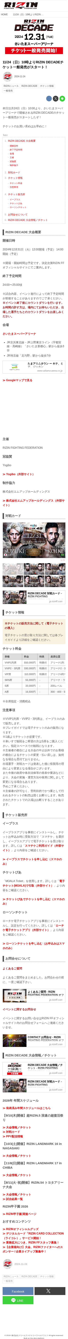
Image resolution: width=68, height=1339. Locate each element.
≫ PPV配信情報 (13, 1136)
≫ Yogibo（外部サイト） (19, 474)
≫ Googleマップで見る (17, 380)
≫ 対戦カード (11, 1131)
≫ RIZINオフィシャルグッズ (21, 1229)
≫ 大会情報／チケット (17, 1127)
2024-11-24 (19, 76)
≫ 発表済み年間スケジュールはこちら (27, 1108)
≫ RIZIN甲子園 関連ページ (19, 1213)
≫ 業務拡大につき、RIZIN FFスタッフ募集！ (31, 1242)
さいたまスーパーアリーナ (19, 333)
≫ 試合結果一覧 (13, 1199)
